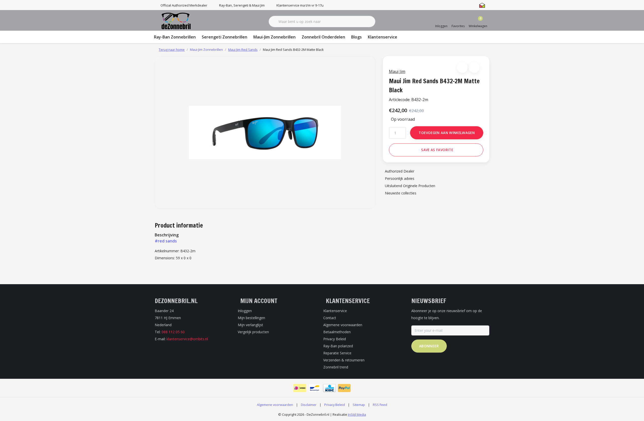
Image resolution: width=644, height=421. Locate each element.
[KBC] (329, 388)
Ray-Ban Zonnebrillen (175, 37)
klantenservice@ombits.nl (187, 338)
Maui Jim (397, 71)
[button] (462, 67)
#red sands (166, 241)
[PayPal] (344, 388)
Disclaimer (308, 404)
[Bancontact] (314, 388)
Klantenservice (382, 37)
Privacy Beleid (334, 404)
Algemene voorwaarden (275, 404)
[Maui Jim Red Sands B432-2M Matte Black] (265, 132)
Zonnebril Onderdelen (323, 37)
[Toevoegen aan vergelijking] (474, 67)
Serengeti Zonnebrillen (224, 37)
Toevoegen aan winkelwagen (447, 132)
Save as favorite (437, 149)
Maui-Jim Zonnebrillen (274, 37)
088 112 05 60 (173, 331)
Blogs (356, 37)
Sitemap (359, 404)
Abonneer (429, 346)
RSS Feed (380, 404)
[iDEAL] (299, 388)
